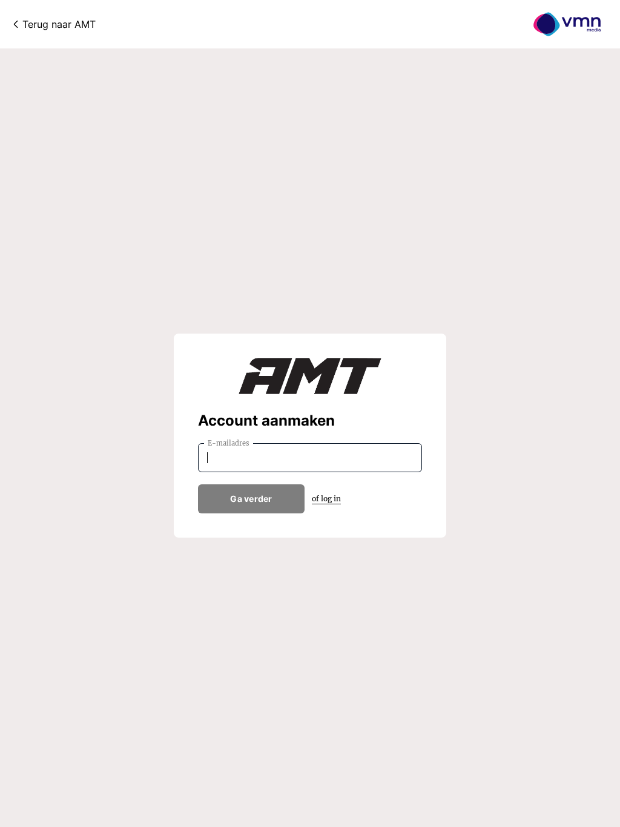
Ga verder (251, 498)
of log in (326, 498)
